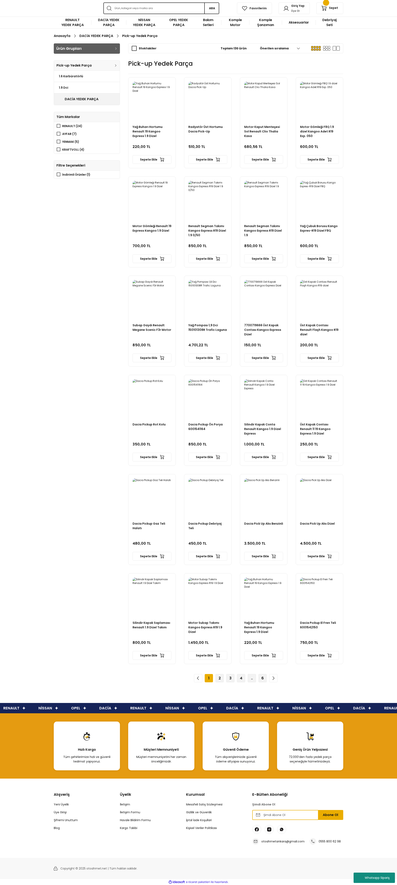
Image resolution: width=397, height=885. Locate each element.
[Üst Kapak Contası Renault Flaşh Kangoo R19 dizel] (319, 299)
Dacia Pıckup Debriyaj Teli (205, 526)
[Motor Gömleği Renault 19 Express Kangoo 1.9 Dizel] (152, 200)
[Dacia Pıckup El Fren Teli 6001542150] (319, 597)
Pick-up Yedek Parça (139, 35)
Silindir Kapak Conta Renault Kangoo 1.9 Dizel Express (262, 429)
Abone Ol (330, 814)
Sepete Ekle (148, 159)
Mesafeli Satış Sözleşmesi (204, 804)
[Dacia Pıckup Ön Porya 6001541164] (207, 398)
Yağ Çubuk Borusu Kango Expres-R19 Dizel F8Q (319, 228)
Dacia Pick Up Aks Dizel (317, 524)
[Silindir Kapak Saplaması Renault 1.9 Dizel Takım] (152, 597)
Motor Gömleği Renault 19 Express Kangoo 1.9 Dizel (152, 228)
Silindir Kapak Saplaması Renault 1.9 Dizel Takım (151, 625)
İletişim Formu (130, 812)
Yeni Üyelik (61, 804)
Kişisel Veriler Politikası (201, 828)
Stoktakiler (148, 48)
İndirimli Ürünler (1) (76, 175)
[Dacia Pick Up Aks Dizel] (319, 497)
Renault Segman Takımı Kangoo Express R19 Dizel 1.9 (263, 230)
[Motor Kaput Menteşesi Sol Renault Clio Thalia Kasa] (263, 101)
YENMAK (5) (70, 142)
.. (252, 678)
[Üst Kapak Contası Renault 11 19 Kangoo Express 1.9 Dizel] (319, 398)
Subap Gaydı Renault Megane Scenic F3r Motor (152, 327)
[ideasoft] (177, 882)
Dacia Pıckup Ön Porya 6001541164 (205, 426)
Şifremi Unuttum (66, 820)
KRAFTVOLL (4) (73, 150)
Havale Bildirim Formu (135, 820)
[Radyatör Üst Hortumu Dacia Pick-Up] (207, 101)
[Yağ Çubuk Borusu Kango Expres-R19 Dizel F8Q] (319, 200)
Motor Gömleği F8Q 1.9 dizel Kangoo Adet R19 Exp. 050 (317, 131)
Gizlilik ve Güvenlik (199, 812)
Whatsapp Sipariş (377, 878)
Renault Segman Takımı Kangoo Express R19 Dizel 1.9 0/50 (207, 230)
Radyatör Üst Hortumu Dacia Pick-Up (205, 129)
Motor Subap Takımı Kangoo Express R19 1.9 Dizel (205, 627)
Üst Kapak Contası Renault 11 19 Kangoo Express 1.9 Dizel (315, 429)
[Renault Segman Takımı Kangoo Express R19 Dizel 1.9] (263, 200)
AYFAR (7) (69, 134)
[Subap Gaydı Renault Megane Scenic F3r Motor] (152, 299)
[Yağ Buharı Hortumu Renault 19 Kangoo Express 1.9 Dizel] (152, 101)
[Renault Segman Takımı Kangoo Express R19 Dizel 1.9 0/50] (207, 200)
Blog (57, 828)
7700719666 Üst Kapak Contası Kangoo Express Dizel (262, 329)
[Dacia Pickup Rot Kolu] (152, 398)
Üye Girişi (60, 812)
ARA (212, 8)
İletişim (125, 804)
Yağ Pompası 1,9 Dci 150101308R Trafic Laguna (207, 327)
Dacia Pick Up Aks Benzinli (263, 524)
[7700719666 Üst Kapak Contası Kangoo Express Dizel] (263, 299)
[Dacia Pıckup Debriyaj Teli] (207, 497)
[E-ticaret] (198, 882)
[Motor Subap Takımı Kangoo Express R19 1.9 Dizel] (207, 597)
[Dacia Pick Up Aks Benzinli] (263, 497)
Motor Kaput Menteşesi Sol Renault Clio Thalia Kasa (262, 131)
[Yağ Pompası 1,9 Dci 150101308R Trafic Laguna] (207, 299)
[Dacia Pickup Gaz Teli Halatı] (152, 497)
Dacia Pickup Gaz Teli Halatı (149, 526)
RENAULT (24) (72, 126)
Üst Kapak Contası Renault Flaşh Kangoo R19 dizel (319, 329)
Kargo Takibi (128, 828)
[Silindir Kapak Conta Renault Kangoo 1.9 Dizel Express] (263, 398)
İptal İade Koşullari (199, 820)
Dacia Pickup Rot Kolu (149, 424)
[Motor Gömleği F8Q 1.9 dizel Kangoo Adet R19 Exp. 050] (319, 101)
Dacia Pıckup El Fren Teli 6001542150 (318, 625)
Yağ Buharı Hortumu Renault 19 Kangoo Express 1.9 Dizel (148, 131)
